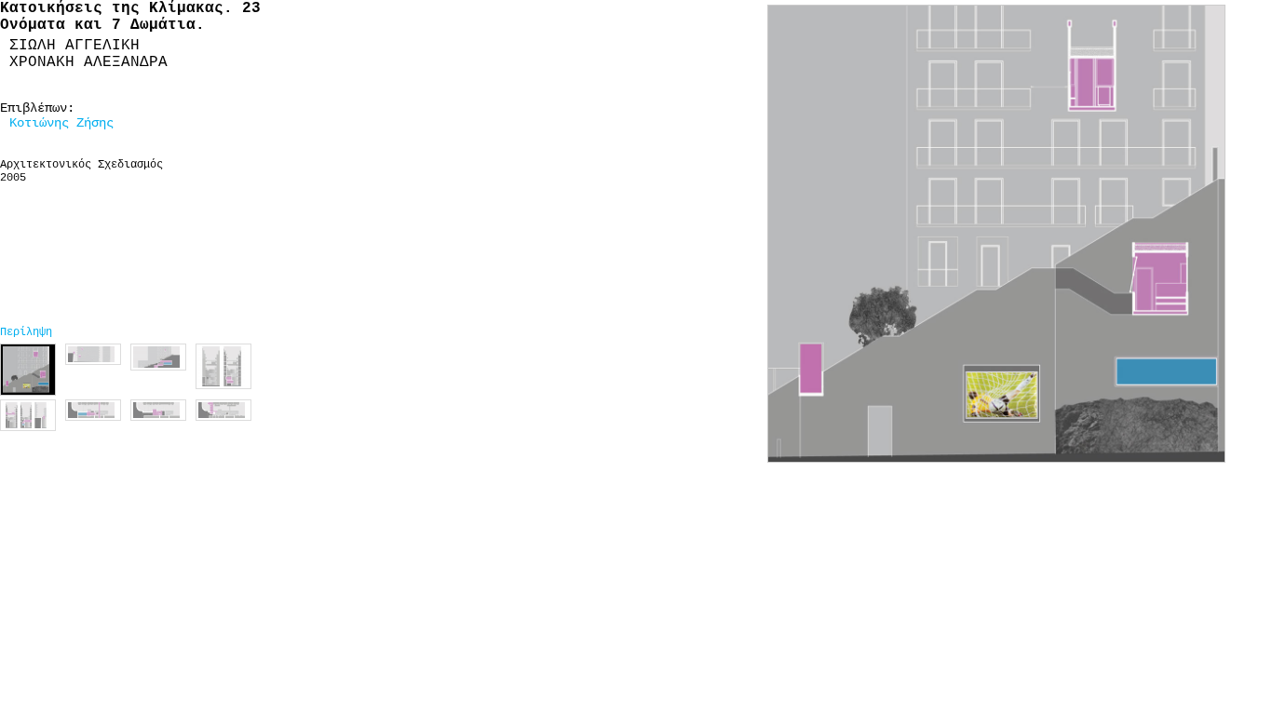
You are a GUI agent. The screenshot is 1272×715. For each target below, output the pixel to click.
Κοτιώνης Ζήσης (61, 122)
